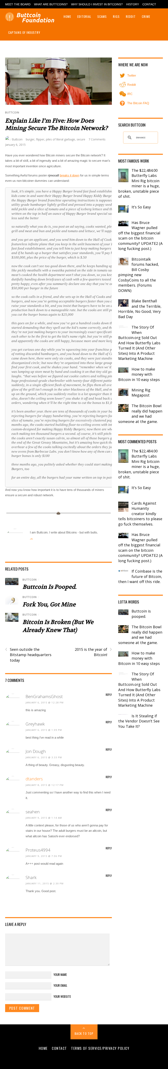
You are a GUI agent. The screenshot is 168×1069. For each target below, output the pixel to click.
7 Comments (97, 139)
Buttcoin (12, 112)
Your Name (60, 974)
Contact (149, 4)
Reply (109, 695)
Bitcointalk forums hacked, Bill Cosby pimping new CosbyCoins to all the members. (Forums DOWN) (138, 275)
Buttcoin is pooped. (49, 587)
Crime (146, 16)
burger (30, 139)
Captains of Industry (24, 32)
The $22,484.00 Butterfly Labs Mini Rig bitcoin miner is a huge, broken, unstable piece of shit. (139, 183)
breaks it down (69, 175)
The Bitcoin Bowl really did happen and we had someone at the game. (140, 413)
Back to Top (84, 1033)
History (132, 4)
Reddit (131, 16)
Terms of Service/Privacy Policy (100, 1048)
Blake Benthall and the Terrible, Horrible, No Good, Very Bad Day (139, 308)
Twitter (131, 75)
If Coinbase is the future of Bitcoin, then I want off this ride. (140, 576)
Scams (102, 16)
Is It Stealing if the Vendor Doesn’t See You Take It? (139, 721)
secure (81, 139)
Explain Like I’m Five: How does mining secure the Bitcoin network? (56, 124)
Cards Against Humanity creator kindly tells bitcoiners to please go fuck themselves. (140, 514)
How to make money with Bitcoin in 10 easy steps (139, 374)
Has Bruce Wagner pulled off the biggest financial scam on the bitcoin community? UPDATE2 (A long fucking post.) (140, 235)
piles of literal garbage (60, 139)
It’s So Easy (141, 207)
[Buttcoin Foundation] (30, 20)
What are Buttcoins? (51, 4)
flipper (40, 139)
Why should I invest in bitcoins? (97, 4)
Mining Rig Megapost (141, 393)
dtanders (34, 779)
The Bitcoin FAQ (137, 103)
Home (67, 16)
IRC (129, 94)
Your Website (62, 996)
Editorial (84, 16)
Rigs (116, 16)
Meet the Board (18, 4)
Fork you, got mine (49, 604)
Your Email (60, 985)
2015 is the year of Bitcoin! (93, 652)
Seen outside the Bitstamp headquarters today (28, 655)
